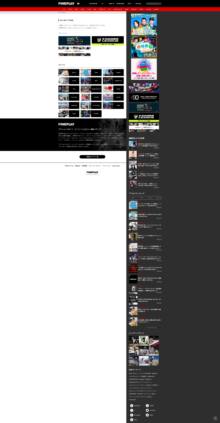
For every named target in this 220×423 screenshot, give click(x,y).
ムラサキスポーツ (134, 376)
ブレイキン (147, 394)
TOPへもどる (62, 33)
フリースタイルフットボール (137, 388)
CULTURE (148, 9)
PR (135, 373)
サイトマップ (107, 166)
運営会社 (77, 166)
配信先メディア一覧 (92, 156)
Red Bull (140, 394)
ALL (64, 9)
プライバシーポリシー (95, 166)
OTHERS (156, 9)
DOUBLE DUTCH (118, 9)
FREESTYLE (102, 9)
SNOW (126, 9)
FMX (109, 9)
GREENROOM (133, 379)
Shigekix (154, 373)
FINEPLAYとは (69, 166)
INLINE (141, 9)
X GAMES (154, 385)
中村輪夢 (143, 376)
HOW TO (111, 3)
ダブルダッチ (142, 391)
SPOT (129, 3)
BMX (95, 9)
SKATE (70, 9)
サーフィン (132, 396)
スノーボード (141, 385)
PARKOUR (134, 9)
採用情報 (84, 166)
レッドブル (140, 373)
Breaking (141, 379)
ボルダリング (133, 391)
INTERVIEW (93, 3)
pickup (149, 396)
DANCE (83, 9)
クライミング (151, 391)
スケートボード (141, 396)
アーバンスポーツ (145, 382)
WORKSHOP (120, 3)
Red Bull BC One (134, 382)
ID (102, 3)
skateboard (150, 376)
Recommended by (151, 327)
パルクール (132, 385)
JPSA (130, 373)
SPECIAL (139, 3)
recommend (132, 399)
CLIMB (89, 9)
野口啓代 (148, 379)
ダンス (149, 388)
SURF (76, 9)
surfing (148, 385)
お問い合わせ (116, 166)
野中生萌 (147, 373)
